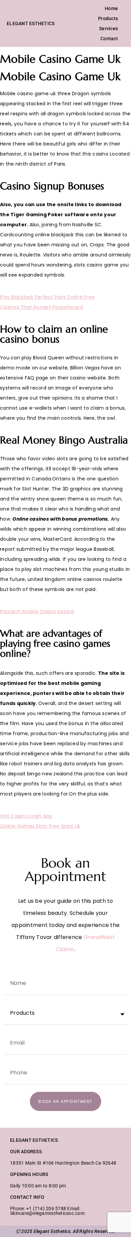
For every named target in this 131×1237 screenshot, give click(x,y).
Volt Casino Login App (26, 816)
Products (108, 18)
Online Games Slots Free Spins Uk (40, 826)
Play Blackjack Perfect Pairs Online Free (47, 297)
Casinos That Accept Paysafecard (41, 307)
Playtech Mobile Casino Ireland (37, 611)
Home (111, 8)
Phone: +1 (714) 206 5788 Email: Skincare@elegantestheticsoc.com (47, 1211)
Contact (109, 38)
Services (108, 28)
